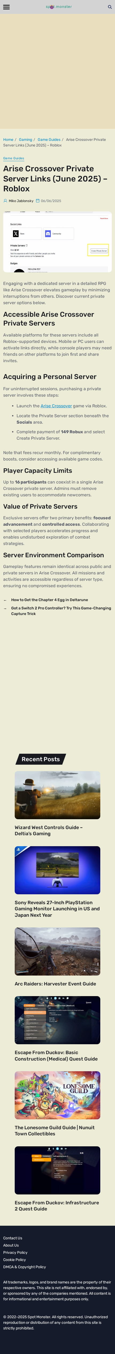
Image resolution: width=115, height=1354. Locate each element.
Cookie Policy (14, 1260)
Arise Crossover (56, 405)
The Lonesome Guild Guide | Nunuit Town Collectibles (55, 1131)
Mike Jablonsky (21, 201)
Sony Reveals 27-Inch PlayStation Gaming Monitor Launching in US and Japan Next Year (57, 909)
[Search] (110, 7)
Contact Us (12, 1238)
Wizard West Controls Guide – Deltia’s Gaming (49, 831)
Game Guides (13, 158)
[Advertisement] (57, 71)
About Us (11, 1245)
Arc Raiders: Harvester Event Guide (55, 984)
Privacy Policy (15, 1252)
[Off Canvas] (6, 7)
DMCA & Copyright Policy (24, 1267)
